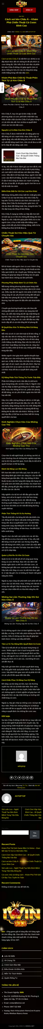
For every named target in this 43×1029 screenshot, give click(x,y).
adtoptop (31, 31)
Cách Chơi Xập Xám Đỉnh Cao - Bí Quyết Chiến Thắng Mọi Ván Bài (27, 155)
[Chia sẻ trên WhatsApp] (11, 778)
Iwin (3, 932)
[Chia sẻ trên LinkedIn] (31, 778)
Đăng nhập (14, 10)
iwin (27, 73)
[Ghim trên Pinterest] (27, 778)
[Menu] (3, 3)
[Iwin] (21, 4)
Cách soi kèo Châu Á (10, 59)
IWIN (22, 992)
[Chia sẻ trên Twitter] (19, 778)
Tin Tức (21, 16)
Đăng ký (29, 10)
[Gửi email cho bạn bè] (23, 778)
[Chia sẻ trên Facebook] (15, 778)
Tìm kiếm (5, 828)
